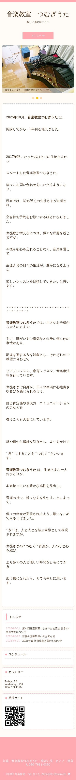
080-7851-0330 (39, 764)
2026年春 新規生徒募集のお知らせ (42, 640)
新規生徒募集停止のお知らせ (38, 636)
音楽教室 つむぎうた (38, 14)
